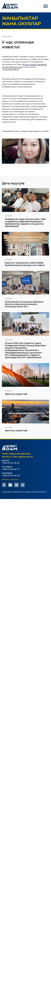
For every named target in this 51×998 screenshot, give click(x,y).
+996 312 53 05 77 (10, 469)
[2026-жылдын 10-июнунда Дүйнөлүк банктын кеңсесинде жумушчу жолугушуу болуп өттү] (25, 283)
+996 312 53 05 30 (10, 463)
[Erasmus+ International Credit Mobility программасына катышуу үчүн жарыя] (25, 244)
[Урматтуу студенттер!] (25, 375)
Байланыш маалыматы (10, 479)
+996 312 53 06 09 (11, 475)
